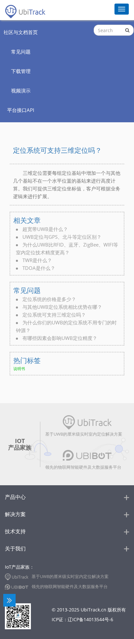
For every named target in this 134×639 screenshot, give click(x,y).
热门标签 (27, 360)
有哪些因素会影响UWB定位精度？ (59, 338)
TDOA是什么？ (38, 268)
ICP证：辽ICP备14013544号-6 (82, 619)
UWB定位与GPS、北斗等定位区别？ (61, 237)
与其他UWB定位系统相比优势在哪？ (62, 307)
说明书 (19, 368)
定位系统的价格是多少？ (49, 299)
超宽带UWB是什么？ (45, 229)
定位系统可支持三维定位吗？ (54, 314)
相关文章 (27, 220)
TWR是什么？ (37, 260)
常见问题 (27, 290)
